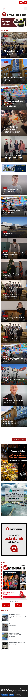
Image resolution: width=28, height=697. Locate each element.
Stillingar (18, 694)
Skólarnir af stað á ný (9, 234)
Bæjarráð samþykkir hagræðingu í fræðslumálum (13, 380)
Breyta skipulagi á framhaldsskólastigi (9, 422)
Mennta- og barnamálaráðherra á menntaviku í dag (13, 401)
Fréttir (4, 187)
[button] (25, 8)
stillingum (15, 692)
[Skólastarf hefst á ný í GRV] (14, 45)
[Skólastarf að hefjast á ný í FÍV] (14, 71)
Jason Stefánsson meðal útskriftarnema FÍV (10, 191)
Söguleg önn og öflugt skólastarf (13, 318)
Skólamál (6, 35)
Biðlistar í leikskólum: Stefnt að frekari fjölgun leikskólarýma (13, 359)
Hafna (11, 694)
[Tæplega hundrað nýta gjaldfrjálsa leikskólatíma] (14, 97)
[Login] (21, 2)
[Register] (25, 2)
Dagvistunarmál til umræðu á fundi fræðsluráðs (12, 212)
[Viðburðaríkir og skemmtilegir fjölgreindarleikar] (14, 123)
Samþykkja (5, 694)
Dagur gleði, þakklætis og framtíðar (11, 275)
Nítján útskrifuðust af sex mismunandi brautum (11, 296)
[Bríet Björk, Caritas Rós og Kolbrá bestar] (14, 149)
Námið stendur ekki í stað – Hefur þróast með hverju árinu (13, 254)
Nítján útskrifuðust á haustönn (13, 339)
